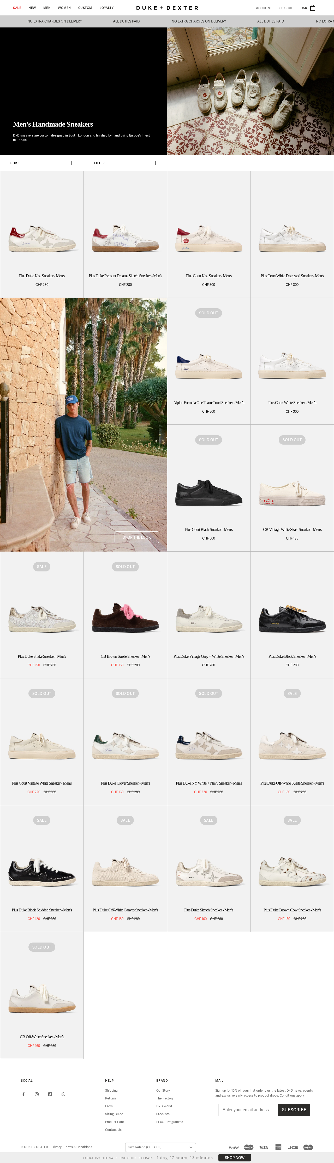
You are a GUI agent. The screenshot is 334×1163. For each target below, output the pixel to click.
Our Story (163, 1090)
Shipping (111, 1090)
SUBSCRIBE (294, 1110)
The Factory (165, 1098)
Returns (111, 1098)
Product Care (114, 1122)
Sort (14, 163)
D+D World (164, 1106)
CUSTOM (85, 7)
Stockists (163, 1114)
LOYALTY (107, 7)
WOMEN (64, 7)
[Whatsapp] (63, 1094)
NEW (32, 7)
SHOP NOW (234, 1157)
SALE (17, 7)
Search (286, 8)
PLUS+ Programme (169, 1122)
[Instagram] (37, 1094)
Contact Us (113, 1130)
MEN (47, 7)
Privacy (56, 1147)
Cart (305, 8)
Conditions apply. (292, 1095)
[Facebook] (23, 1094)
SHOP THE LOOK (137, 537)
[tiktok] (50, 1094)
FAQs (109, 1106)
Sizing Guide (114, 1114)
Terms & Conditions (78, 1147)
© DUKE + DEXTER (35, 1147)
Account (264, 8)
